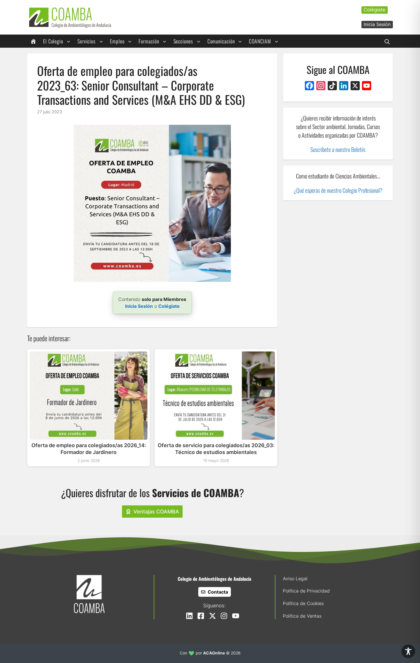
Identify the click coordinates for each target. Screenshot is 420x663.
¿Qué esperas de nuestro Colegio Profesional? (338, 190)
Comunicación (221, 41)
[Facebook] (309, 86)
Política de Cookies (303, 603)
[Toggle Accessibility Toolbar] (408, 651)
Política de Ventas (302, 616)
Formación (149, 41)
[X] (355, 86)
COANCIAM (260, 41)
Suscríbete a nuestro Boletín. (338, 149)
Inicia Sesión (377, 24)
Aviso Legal (295, 578)
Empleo (117, 41)
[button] (387, 41)
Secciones (183, 41)
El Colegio (53, 41)
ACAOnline (214, 652)
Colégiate (374, 10)
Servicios (86, 41)
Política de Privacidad (306, 591)
